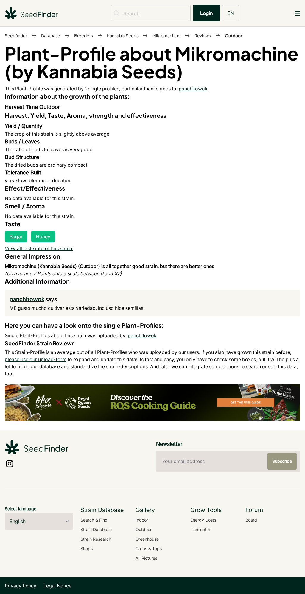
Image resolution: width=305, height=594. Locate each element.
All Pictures (146, 558)
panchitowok (193, 89)
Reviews (202, 35)
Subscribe (282, 461)
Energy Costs (203, 519)
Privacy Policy (20, 586)
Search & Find (94, 519)
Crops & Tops (149, 548)
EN (230, 13)
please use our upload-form (35, 359)
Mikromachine (166, 35)
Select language (20, 508)
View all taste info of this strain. (39, 248)
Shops (86, 548)
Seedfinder (16, 35)
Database (50, 35)
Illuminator (200, 529)
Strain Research (95, 539)
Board (251, 519)
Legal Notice (57, 586)
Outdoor (233, 35)
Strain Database (96, 529)
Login (206, 13)
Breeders (83, 35)
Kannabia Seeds (123, 35)
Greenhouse (147, 539)
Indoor (142, 519)
